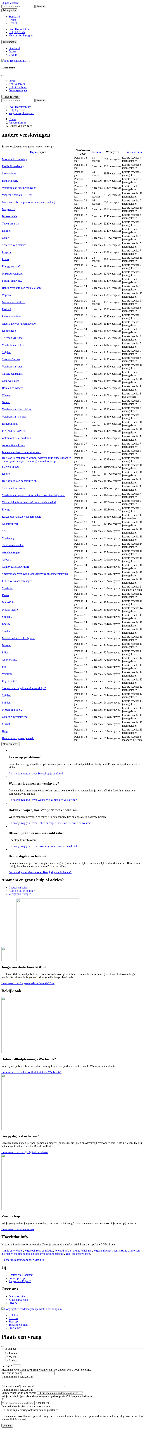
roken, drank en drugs (66, 1250)
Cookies (13, 1318)
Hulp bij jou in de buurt (22, 890)
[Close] (2, 75)
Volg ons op (21, 35)
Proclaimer (15, 1327)
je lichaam (86, 1250)
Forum (12, 80)
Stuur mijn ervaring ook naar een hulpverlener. (32, 1409)
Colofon (13, 1315)
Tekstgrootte (9, 10)
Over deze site (17, 1296)
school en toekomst (34, 1253)
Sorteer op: (7, 146)
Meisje (12, 1356)
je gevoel (30, 1250)
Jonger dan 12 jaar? (20, 1281)
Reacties (97, 152)
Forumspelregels (18, 90)
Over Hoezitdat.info (20, 29)
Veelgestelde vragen (20, 893)
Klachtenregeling (18, 1299)
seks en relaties (44, 1250)
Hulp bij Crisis (17, 32)
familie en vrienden (12, 1250)
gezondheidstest (55, 1253)
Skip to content (9, 2)
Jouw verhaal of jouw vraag (17, 1386)
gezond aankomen (129, 1250)
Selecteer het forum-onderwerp (18, 1392)
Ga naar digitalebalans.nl (40, 872)
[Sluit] (2, 1346)
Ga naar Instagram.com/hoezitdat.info (22, 1259)
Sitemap (13, 1321)
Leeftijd (6, 1366)
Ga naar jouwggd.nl (36, 773)
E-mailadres (42, 1402)
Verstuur (7, 1425)
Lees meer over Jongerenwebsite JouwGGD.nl (27, 983)
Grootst (13, 22)
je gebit (98, 1250)
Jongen (13, 1353)
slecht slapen (110, 1250)
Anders (13, 1360)
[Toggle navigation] (28, 61)
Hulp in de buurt (18, 87)
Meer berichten (10, 744)
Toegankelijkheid (18, 1324)
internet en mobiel (11, 1253)
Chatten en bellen (18, 887)
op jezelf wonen (81, 1253)
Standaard (14, 16)
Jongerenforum (17, 122)
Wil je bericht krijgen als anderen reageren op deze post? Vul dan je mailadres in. (47, 1396)
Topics (33, 152)
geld (68, 1253)
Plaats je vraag (10, 96)
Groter (12, 19)
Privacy (13, 1302)
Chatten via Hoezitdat (21, 1274)
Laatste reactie (133, 152)
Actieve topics (17, 83)
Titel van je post (11, 1372)
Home (12, 119)
